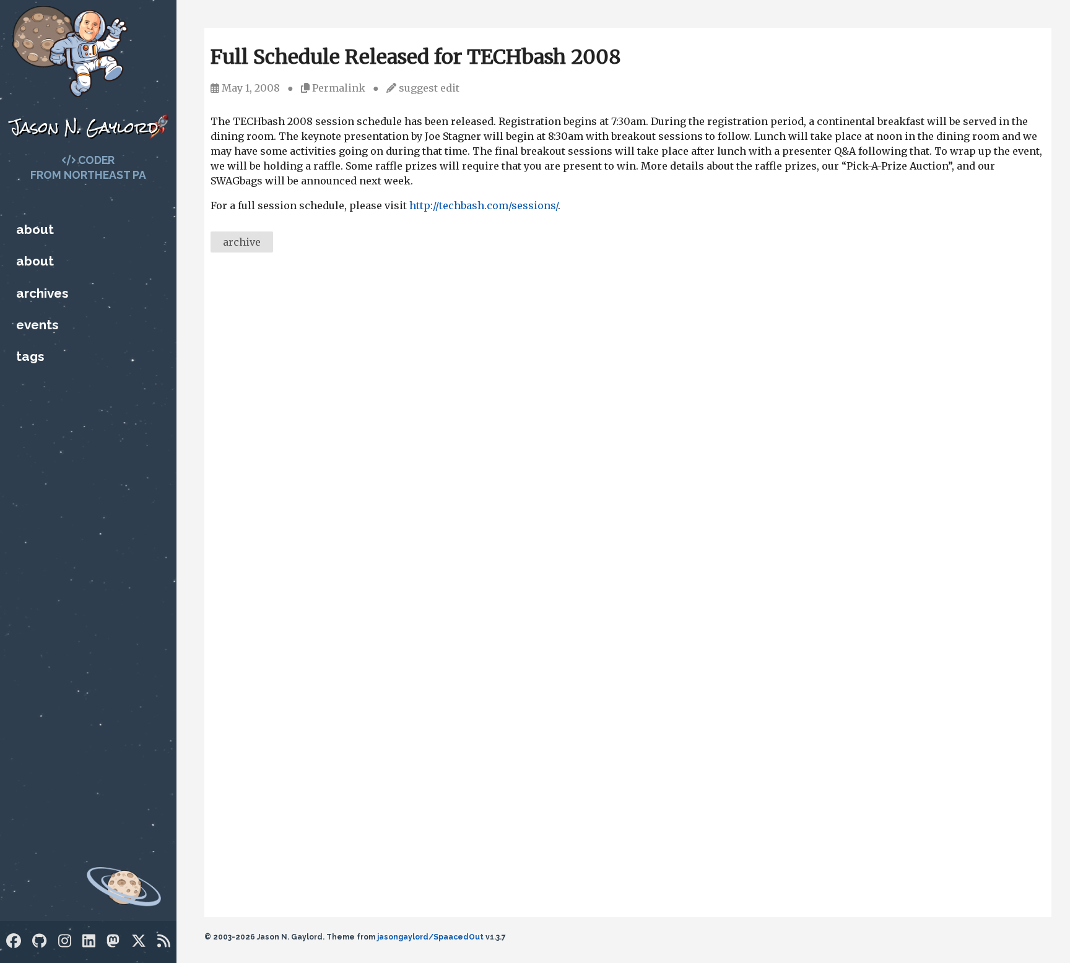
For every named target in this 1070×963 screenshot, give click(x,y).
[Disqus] (628, 432)
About (35, 229)
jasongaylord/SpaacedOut (430, 937)
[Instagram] (64, 941)
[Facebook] (13, 941)
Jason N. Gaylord (84, 127)
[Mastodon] (113, 941)
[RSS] (163, 941)
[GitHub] (39, 941)
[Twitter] (138, 941)
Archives (42, 293)
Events (37, 324)
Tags (30, 356)
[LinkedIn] (88, 941)
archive (242, 242)
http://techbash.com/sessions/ (483, 205)
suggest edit (429, 88)
